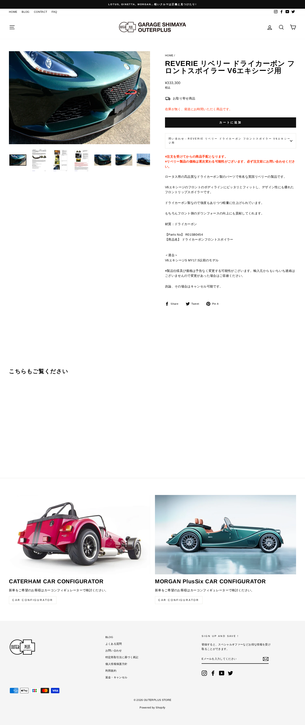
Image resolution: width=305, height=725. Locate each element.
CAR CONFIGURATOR (32, 600)
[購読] (266, 659)
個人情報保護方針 (116, 664)
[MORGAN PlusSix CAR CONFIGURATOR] (225, 535)
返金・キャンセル (116, 677)
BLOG (25, 11)
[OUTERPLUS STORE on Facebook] (213, 673)
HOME (13, 11)
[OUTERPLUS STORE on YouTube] (221, 673)
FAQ (54, 11)
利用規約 (110, 670)
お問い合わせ (113, 650)
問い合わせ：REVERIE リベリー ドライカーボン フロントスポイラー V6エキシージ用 (229, 140)
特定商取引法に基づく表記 (121, 657)
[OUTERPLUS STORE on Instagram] (204, 673)
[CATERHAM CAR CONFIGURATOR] (79, 535)
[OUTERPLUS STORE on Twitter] (230, 673)
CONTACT (40, 11)
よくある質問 (113, 643)
